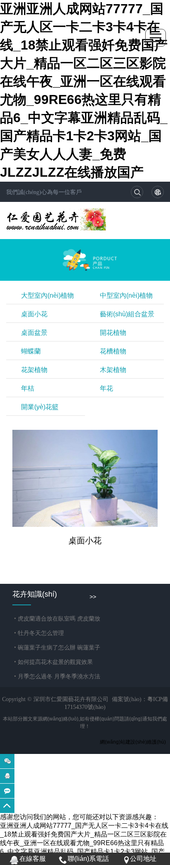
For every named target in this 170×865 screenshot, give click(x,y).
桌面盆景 (34, 332)
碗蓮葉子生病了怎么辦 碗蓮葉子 (59, 647)
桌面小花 (34, 314)
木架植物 (113, 369)
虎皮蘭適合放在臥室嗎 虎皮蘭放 (59, 618)
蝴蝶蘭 (31, 351)
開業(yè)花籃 (40, 406)
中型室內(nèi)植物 (126, 295)
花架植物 (34, 369)
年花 (106, 388)
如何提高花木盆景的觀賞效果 (55, 662)
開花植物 (113, 332)
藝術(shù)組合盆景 (127, 314)
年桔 (27, 388)
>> (93, 596)
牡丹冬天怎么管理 (41, 633)
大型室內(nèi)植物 (47, 295)
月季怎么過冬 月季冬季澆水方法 (59, 676)
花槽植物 (113, 351)
